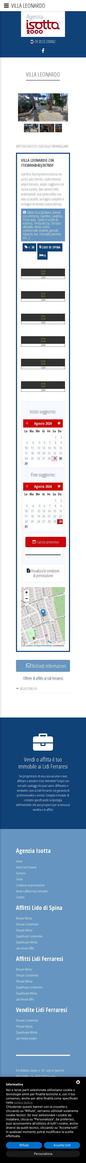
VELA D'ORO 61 (28, 688)
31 (26, 463)
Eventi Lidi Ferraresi (26, 867)
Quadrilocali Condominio (29, 936)
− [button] (26, 598)
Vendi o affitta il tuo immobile (32, 891)
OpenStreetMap (44, 645)
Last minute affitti (25, 948)
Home (19, 861)
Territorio (21, 873)
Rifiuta (24, 1145)
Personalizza (43, 1154)
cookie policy (23, 1102)
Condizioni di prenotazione (30, 885)
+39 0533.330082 (44, 41)
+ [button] (26, 592)
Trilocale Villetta (24, 930)
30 (60, 458)
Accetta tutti (62, 1145)
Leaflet (29, 645)
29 (54, 458)
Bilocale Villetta (24, 918)
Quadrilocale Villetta (26, 942)
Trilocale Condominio (27, 924)
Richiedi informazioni (48, 665)
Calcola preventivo (47, 542)
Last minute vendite (26, 1038)
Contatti (20, 897)
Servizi (19, 879)
